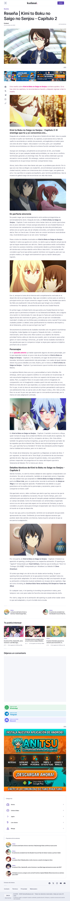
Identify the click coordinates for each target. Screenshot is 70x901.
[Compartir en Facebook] (5, 86)
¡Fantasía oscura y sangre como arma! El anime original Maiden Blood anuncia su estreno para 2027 (34, 641)
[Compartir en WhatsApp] (5, 99)
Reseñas (6, 9)
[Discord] (64, 883)
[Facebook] (49, 883)
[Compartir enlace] (5, 103)
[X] (53, 883)
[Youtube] (60, 883)
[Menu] (5, 3)
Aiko (43, 643)
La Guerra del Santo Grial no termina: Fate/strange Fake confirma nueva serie (18, 613)
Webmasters (33, 889)
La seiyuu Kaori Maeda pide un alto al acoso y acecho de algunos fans (32, 860)
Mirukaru (22, 645)
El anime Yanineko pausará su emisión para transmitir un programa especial (55, 642)
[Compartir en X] (5, 91)
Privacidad (24, 889)
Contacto (6, 889)
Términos (15, 889)
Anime (5, 638)
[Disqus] (35, 679)
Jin (64, 645)
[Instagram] (57, 883)
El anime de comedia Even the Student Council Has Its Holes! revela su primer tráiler (57, 614)
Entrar (61, 3)
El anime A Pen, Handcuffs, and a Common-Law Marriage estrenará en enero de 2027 (13, 642)
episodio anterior (20, 353)
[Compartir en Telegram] (5, 95)
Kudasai (6, 23)
